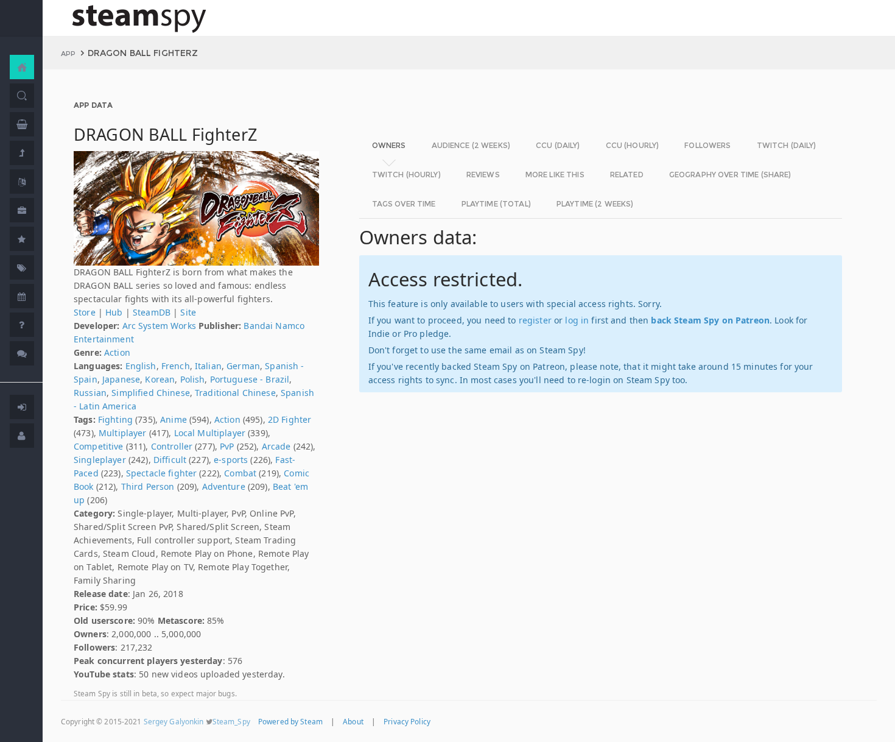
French (175, 366)
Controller (171, 446)
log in (577, 320)
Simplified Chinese (150, 392)
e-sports (231, 459)
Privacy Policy (407, 721)
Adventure (223, 486)
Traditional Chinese (235, 392)
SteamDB (151, 312)
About (353, 721)
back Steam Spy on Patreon (710, 320)
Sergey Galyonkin (174, 721)
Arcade (276, 446)
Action (117, 352)
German (243, 366)
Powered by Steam (290, 721)
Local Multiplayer (209, 433)
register (535, 320)
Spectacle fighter (161, 473)
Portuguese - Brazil (250, 379)
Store (85, 312)
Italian (208, 366)
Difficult (169, 459)
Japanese (121, 379)
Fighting (115, 419)
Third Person (148, 486)
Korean (160, 379)
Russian (90, 392)
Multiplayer (123, 433)
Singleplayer (100, 459)
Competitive (99, 446)
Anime (173, 419)
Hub (113, 312)
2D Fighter (289, 419)
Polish (192, 379)
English (140, 366)
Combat (240, 473)
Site (188, 312)
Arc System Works (159, 325)
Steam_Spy (231, 721)
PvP (227, 446)
